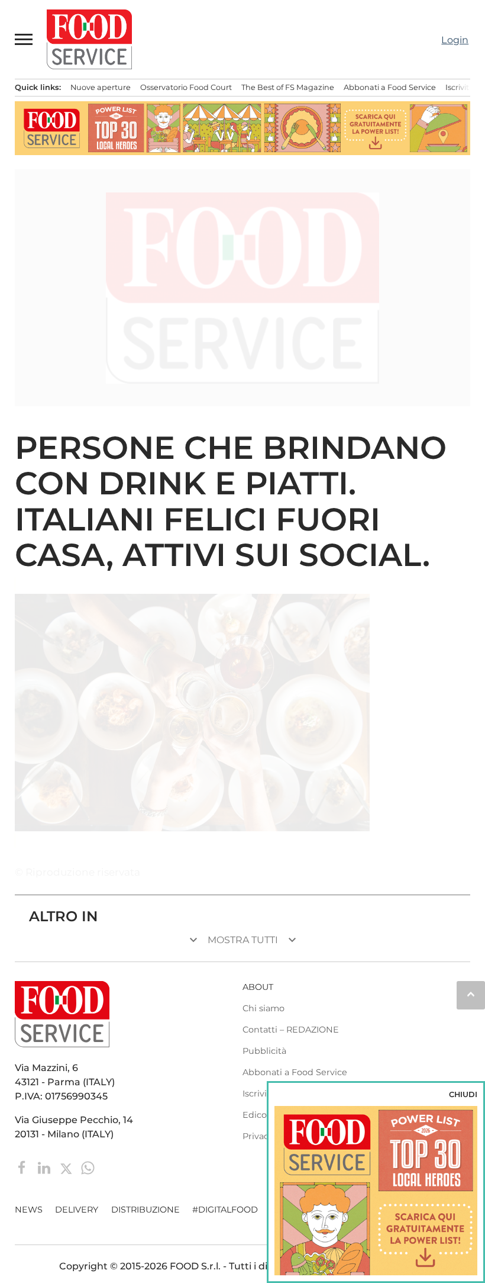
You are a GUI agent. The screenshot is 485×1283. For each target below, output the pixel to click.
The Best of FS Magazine (287, 87)
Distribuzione (145, 1209)
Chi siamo (263, 1008)
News (29, 1209)
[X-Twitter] (67, 1167)
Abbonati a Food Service (390, 87)
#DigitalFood (225, 1209)
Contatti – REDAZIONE (290, 1029)
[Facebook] (23, 1167)
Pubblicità (264, 1051)
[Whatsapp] (87, 1167)
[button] (24, 39)
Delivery (76, 1209)
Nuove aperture (100, 87)
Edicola (258, 1115)
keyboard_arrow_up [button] (471, 994)
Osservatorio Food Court (186, 87)
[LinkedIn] (45, 1167)
